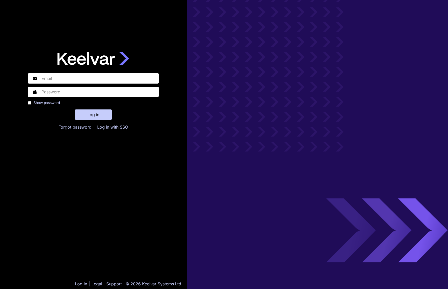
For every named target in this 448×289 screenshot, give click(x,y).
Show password (46, 102)
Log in (81, 283)
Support (114, 283)
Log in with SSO (112, 127)
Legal (97, 283)
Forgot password (76, 127)
